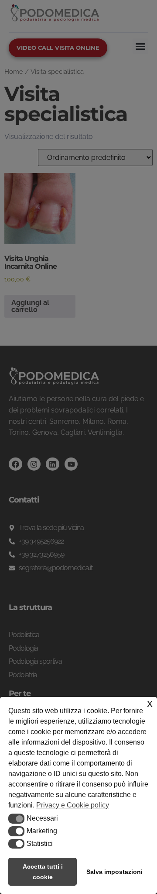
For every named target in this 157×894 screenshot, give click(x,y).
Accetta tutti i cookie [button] (43, 871)
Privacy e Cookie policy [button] (72, 805)
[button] (16, 818)
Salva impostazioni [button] (114, 871)
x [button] (150, 703)
